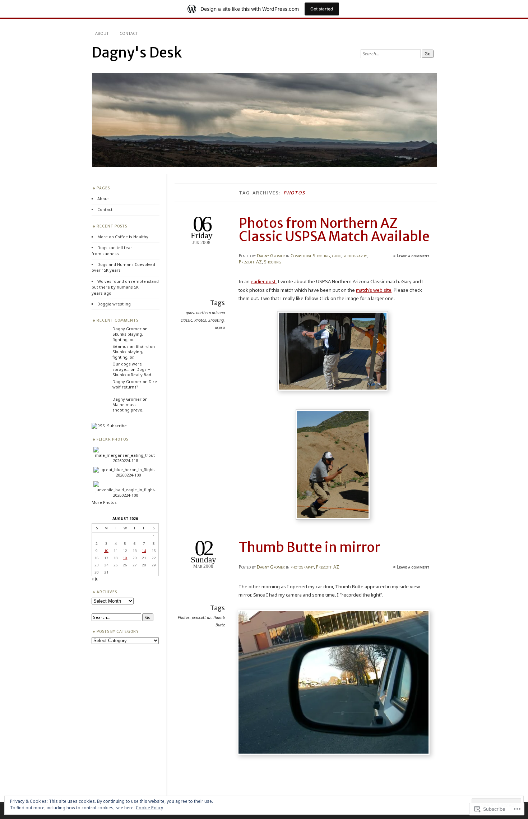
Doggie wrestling (114, 304)
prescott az (201, 617)
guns (336, 256)
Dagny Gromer (271, 256)
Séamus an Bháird (130, 346)
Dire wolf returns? (134, 384)
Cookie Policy (149, 808)
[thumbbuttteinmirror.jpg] (334, 753)
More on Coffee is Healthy (122, 236)
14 (144, 550)
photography (355, 256)
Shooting (272, 262)
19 (125, 557)
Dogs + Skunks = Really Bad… (133, 372)
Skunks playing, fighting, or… (127, 336)
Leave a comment (413, 256)
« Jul (95, 578)
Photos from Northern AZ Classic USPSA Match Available (334, 229)
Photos (200, 320)
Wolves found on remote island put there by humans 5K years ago (125, 287)
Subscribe (116, 425)
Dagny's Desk (137, 52)
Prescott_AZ (250, 262)
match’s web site (374, 290)
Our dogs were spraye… (127, 366)
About (102, 33)
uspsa (220, 327)
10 (106, 550)
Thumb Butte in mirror (309, 547)
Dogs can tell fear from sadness (112, 250)
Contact (129, 33)
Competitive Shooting (310, 256)
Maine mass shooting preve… (128, 407)
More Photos (104, 502)
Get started (321, 8)
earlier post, (264, 281)
